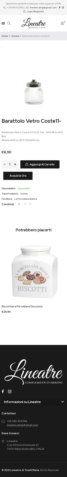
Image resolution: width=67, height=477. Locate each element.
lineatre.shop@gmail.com (43, 7)
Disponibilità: (9, 188)
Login (30, 11)
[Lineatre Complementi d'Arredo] (33, 23)
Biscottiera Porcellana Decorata (22, 306)
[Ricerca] (9, 23)
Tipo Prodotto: (10, 193)
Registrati (39, 11)
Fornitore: (7, 198)
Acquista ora (18, 175)
